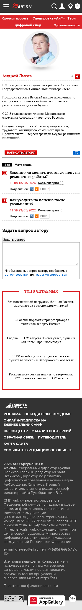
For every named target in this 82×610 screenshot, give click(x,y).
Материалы (24, 165)
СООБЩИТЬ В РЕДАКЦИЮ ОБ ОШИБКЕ (38, 450)
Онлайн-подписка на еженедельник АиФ (25, 422)
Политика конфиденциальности (31, 586)
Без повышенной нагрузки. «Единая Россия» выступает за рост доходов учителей (41, 303)
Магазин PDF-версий (51, 431)
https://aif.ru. (50, 578)
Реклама (12, 414)
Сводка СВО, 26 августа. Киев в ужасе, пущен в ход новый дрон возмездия (41, 340)
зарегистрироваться (51, 275)
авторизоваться (17, 275)
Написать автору (21, 152)
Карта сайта (16, 444)
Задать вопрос (14, 239)
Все (7, 165)
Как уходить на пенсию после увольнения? (37, 201)
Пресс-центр (16, 431)
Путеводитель (52, 437)
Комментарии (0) (51, 183)
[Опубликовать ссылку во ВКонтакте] (31, 189)
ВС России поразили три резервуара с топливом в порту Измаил (41, 322)
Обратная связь (19, 437)
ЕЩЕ (44, 189)
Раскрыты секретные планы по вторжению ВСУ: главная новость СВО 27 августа (41, 376)
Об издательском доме (47, 414)
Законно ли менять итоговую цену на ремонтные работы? (45, 174)
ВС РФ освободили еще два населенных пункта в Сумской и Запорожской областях (41, 358)
